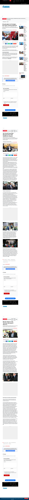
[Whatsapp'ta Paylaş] (8, 43)
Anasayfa (11, 112)
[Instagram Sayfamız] (23, 3)
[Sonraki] (26, 19)
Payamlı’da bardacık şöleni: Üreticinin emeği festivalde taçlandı (15, 18)
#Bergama (9, 259)
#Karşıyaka (5, 259)
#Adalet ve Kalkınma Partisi (12, 442)
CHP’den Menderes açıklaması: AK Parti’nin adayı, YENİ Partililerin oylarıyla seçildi (25, 47)
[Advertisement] (20, 10)
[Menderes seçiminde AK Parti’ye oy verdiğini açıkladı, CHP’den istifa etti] (21, 35)
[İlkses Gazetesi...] (6, 6)
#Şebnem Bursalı (13, 259)
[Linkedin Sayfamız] (24, 3)
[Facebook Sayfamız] (22, 3)
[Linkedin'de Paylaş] (11, 43)
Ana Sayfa (4, 21)
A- (13, 153)
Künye (15, 302)
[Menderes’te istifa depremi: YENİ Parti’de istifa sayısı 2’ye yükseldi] (21, 27)
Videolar (11, 302)
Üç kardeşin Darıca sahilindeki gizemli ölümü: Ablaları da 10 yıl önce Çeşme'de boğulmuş (12, 131)
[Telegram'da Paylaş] (10, 43)
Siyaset (7, 21)
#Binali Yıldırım (6, 442)
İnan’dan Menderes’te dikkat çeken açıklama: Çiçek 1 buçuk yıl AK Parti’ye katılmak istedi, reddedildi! (25, 67)
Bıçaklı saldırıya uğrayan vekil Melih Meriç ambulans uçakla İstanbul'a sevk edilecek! (17, 131)
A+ (15, 153)
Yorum (4, 91)
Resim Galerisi (14, 112)
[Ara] (25, 24)
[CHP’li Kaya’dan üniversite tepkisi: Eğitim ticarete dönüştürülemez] (21, 58)
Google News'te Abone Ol (10, 80)
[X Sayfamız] (21, 3)
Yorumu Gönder (6, 293)
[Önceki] (25, 19)
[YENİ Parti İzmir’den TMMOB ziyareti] (21, 52)
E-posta (12, 98)
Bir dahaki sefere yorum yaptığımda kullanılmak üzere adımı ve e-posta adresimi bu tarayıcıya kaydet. (10, 102)
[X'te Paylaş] (7, 43)
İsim (4, 98)
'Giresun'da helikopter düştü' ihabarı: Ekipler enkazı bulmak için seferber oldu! (15, 131)
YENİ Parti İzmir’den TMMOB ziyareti (25, 54)
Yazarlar (13, 302)
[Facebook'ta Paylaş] (5, 43)
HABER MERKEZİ (7, 264)
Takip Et (15, 43)
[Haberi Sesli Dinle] (12, 42)
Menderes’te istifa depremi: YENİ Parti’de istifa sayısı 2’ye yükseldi (25, 30)
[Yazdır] (17, 42)
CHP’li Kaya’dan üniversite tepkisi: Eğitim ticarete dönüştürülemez (26, 59)
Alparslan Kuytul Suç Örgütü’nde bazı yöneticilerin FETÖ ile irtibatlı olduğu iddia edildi (10, 131)
